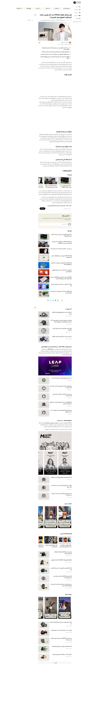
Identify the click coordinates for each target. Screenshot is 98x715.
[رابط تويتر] (62, 42)
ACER (37, 8)
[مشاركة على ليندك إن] (48, 300)
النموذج (46, 429)
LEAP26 (56, 8)
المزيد (56, 662)
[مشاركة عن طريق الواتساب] (50, 300)
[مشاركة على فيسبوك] (55, 300)
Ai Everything (66, 8)
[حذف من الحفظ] (39, 43)
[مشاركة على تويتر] (53, 300)
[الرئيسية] (70, 20)
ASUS (47, 8)
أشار (64, 139)
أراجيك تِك (67, 42)
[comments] (62, 300)
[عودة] (35, 15)
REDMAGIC (18, 8)
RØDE (28, 8)
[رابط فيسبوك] (64, 42)
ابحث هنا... (29, 20)
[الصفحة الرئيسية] (77, 2)
